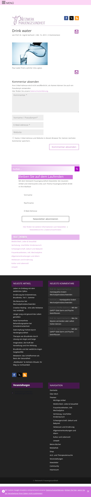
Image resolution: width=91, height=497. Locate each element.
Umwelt (14, 267)
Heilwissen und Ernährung (22, 260)
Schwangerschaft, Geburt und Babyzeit (27, 249)
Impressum (54, 470)
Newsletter (54, 462)
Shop (52, 451)
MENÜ (10, 3)
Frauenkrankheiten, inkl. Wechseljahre (26, 252)
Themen (53, 397)
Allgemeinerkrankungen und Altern (25, 256)
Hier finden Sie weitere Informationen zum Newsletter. (44, 227)
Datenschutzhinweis (53, 230)
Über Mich (54, 394)
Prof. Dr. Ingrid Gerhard (24, 35)
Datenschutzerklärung (39, 91)
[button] (66, 18)
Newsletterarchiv (36, 230)
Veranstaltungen (56, 459)
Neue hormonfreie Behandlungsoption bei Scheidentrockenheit (22, 323)
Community (54, 466)
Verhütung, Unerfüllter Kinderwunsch (26, 245)
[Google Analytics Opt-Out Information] (3, 492)
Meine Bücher (55, 444)
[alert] (27, 393)
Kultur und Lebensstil (20, 263)
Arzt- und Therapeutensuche (61, 455)
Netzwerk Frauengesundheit (46, 480)
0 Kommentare (54, 35)
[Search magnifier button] (77, 168)
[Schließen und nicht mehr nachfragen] (88, 492)
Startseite (53, 390)
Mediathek (54, 448)
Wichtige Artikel (59, 400)
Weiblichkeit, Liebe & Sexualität (23, 241)
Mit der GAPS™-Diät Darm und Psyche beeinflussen (63, 310)
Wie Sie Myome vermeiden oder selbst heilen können (63, 321)
